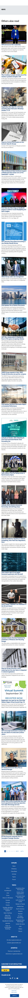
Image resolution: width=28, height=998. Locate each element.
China (7, 895)
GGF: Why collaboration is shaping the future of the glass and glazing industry (12, 338)
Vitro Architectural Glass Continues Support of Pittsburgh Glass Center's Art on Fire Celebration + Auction (13, 172)
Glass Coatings (8, 913)
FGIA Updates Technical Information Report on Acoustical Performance (13, 405)
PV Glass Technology (20, 916)
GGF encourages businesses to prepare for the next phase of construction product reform (13, 732)
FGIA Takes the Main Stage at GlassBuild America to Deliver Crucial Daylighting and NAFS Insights (13, 209)
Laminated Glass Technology (20, 896)
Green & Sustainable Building (8, 927)
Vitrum (20, 931)
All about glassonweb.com (14, 940)
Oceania (20, 911)
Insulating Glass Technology (20, 889)
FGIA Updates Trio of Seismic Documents (13, 305)
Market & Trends (20, 904)
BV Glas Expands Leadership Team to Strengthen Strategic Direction (11, 837)
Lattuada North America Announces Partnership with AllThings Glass (11, 506)
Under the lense (20, 924)
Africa (7, 888)
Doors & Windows (8, 898)
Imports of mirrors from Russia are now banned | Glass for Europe (12, 143)
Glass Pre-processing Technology (8, 917)
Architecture (7, 890)
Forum (14, 879)
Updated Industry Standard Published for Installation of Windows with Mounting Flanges (13, 639)
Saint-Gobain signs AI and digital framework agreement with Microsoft (12, 573)
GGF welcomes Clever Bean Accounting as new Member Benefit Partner (13, 242)
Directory (14, 869)
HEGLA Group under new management (12, 277)
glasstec (8, 923)
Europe (8, 902)
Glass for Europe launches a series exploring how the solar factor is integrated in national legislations (13, 670)
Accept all (14, 995)
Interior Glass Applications (20, 892)
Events (8, 905)
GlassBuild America (7, 921)
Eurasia (8, 900)
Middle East (20, 906)
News (14, 866)
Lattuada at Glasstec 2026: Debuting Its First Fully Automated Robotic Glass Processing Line (12, 439)
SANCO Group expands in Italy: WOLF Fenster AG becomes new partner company (13, 373)
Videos (20, 929)
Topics (14, 877)
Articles (14, 874)
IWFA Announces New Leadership (11, 45)
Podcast (20, 913)
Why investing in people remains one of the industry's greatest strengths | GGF (13, 75)
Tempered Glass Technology (20, 920)
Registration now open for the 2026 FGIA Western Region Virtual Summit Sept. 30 (13, 701)
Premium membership (14, 951)
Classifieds (14, 871)
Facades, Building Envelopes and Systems (8, 909)
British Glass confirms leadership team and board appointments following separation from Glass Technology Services (13, 802)
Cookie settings (14, 992)
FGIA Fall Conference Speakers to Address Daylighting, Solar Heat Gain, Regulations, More (13, 540)
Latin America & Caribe (20, 900)
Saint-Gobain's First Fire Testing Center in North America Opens (13, 474)
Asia (8, 893)
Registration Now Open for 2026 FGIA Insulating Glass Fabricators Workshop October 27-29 (12, 108)
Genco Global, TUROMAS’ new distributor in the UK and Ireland (13, 605)
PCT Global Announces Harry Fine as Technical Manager (11, 768)
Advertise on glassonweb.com (14, 954)
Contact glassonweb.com (14, 943)
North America (20, 909)
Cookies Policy (14, 990)
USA (20, 926)
